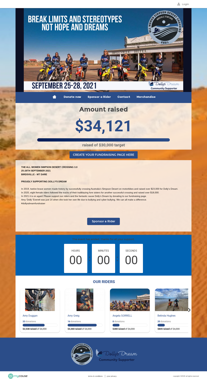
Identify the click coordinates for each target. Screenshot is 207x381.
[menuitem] (54, 97)
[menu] (103, 97)
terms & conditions (95, 376)
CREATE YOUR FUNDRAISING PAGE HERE (103, 155)
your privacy (112, 376)
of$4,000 (35, 329)
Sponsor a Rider (103, 221)
